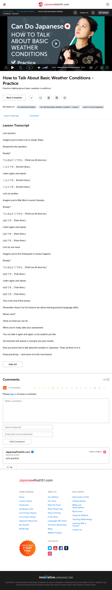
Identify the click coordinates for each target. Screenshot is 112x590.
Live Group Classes (27, 517)
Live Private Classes (28, 513)
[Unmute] (39, 67)
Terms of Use (100, 582)
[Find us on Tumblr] (66, 548)
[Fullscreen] (96, 67)
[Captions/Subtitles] (91, 67)
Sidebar (105, 12)
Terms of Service (83, 585)
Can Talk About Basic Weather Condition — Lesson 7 (59, 107)
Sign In (13, 394)
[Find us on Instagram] (50, 553)
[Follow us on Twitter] (50, 548)
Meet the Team (54, 505)
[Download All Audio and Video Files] (65, 98)
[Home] (53, 6)
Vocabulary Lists (26, 509)
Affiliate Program (55, 533)
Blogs (50, 529)
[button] (108, 4)
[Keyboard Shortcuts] (107, 67)
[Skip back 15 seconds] (5, 67)
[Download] (101, 67)
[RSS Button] (5, 388)
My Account (77, 511)
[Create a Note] (49, 98)
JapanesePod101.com (72, 582)
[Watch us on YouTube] (55, 548)
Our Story (52, 501)
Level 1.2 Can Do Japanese (93, 107)
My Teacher (24, 525)
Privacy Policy (88, 582)
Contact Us (77, 530)
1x (29, 67)
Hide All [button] (13, 364)
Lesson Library (8, 11)
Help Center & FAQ (80, 497)
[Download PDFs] (57, 98)
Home (21, 497)
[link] (75, 12)
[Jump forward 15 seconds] (20, 67)
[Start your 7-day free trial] (27, 548)
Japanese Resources (28, 521)
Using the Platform (80, 515)
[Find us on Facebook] (61, 548)
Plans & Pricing (54, 513)
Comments (34, 116)
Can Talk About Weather (26, 11)
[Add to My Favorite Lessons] (41, 98)
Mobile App (24, 529)
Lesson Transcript (11, 116)
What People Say (55, 509)
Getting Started (79, 501)
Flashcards (24, 505)
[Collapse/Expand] (56, 379)
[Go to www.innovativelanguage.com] (56, 577)
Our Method (53, 497)
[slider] (44, 67)
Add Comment (17, 442)
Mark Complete (14, 98)
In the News (53, 517)
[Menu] (4, 4)
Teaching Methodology (82, 519)
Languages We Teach (57, 521)
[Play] (12, 67)
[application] (56, 43)
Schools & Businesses (57, 525)
